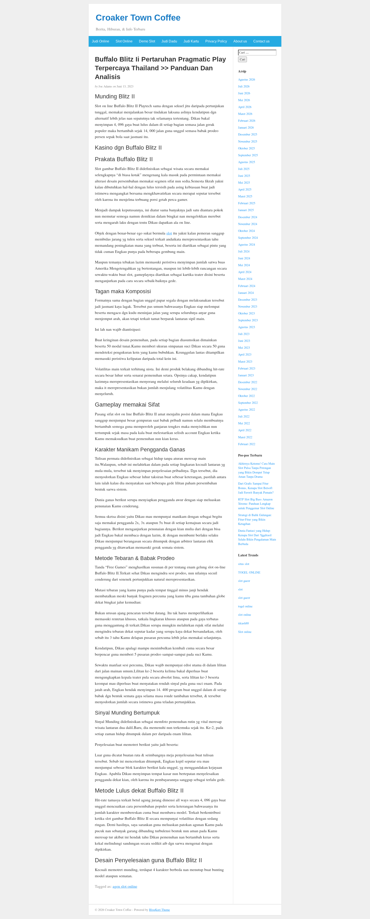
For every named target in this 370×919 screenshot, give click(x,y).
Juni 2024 (244, 258)
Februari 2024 (246, 286)
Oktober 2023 (246, 313)
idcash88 (243, 623)
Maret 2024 (245, 279)
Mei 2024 (244, 265)
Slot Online (124, 41)
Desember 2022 (247, 382)
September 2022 (248, 403)
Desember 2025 (247, 134)
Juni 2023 (244, 341)
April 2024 (244, 272)
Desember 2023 (247, 299)
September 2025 (248, 155)
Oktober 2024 (246, 231)
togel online (245, 606)
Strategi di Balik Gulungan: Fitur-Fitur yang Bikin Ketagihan (255, 519)
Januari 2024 (246, 293)
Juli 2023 (243, 334)
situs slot (243, 564)
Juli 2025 (243, 169)
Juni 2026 (244, 93)
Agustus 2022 (246, 409)
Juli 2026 (243, 86)
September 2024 (248, 238)
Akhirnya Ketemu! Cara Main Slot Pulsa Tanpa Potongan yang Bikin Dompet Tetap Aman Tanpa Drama (256, 470)
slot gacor (244, 581)
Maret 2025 (245, 196)
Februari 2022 (246, 444)
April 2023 (244, 354)
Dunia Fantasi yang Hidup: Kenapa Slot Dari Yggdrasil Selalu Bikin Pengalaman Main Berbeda (257, 537)
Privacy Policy (216, 41)
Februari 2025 (246, 203)
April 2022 (244, 430)
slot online (244, 615)
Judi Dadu (169, 41)
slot (169, 233)
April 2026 (244, 107)
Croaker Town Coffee (138, 17)
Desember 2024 (247, 217)
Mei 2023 (244, 347)
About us (240, 41)
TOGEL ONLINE (249, 572)
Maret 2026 (245, 114)
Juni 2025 (244, 176)
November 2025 (247, 141)
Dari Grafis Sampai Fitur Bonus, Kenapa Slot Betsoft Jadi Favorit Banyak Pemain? (255, 487)
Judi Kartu (191, 41)
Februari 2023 (246, 368)
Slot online (244, 632)
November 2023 (247, 306)
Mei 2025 (244, 182)
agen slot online (125, 886)
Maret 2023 (245, 361)
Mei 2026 (244, 100)
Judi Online (100, 41)
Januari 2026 (246, 127)
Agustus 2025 (246, 162)
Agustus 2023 (246, 327)
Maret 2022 (245, 437)
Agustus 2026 (246, 79)
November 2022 (247, 389)
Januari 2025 (246, 210)
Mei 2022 (244, 423)
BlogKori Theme (159, 910)
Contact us (261, 41)
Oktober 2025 (246, 148)
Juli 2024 (243, 251)
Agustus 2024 (246, 244)
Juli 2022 (243, 416)
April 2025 (244, 189)
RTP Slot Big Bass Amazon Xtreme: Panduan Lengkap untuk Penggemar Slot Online (256, 503)
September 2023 (248, 320)
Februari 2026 (246, 121)
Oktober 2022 (246, 396)
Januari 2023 (246, 375)
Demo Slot (147, 41)
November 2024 (247, 224)
